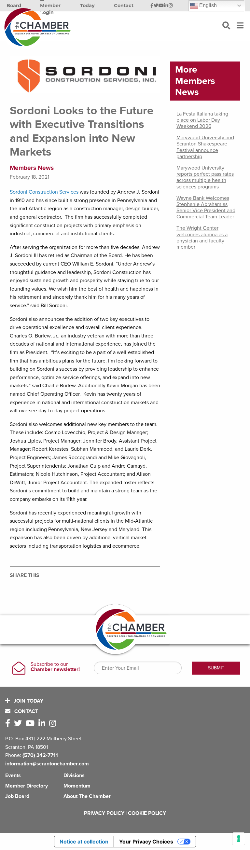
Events (13, 775)
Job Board (17, 796)
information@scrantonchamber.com (47, 764)
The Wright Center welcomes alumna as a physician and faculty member (202, 237)
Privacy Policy (104, 813)
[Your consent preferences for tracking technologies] (238, 838)
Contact (25, 711)
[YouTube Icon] (161, 5)
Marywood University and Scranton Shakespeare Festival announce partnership (205, 147)
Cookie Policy (147, 813)
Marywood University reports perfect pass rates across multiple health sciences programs (205, 177)
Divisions (74, 775)
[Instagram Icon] (171, 5)
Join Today (27, 701)
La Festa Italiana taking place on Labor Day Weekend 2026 (202, 120)
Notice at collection (84, 841)
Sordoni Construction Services (44, 192)
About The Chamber (87, 796)
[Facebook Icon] (151, 5)
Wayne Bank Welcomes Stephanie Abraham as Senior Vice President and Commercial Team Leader (205, 207)
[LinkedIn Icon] (166, 5)
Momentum (76, 785)
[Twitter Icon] (156, 5)
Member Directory (26, 785)
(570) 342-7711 (40, 755)
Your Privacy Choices (146, 841)
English (207, 5)
